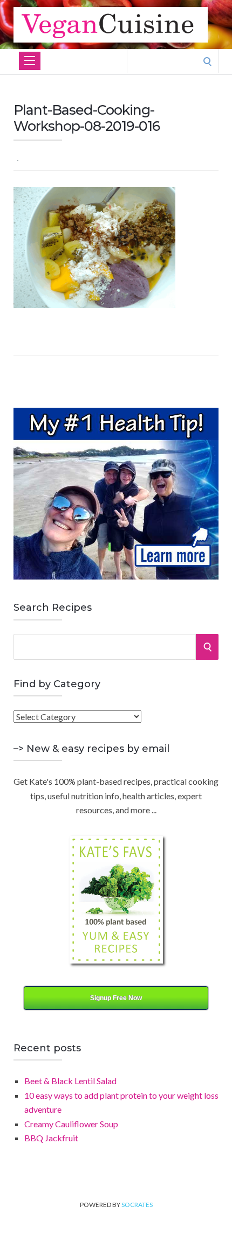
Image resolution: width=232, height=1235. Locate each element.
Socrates (137, 1205)
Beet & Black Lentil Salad (70, 1081)
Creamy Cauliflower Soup (71, 1124)
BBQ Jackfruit (51, 1138)
